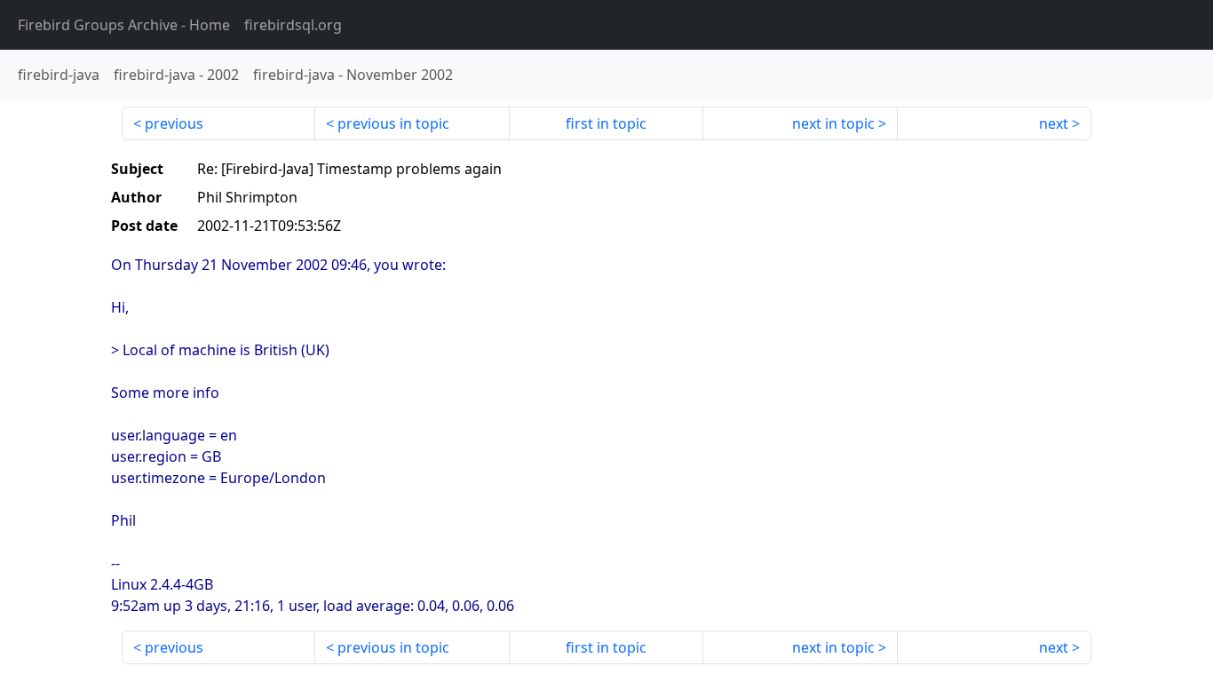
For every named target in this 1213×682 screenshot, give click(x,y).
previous (174, 123)
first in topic (606, 123)
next (1053, 123)
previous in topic (393, 123)
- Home (124, 25)
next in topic (833, 123)
